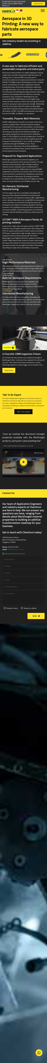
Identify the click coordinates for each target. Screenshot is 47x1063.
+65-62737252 (13, 547)
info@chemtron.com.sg (15, 549)
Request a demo (12, 608)
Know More (38, 4)
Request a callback (30, 608)
